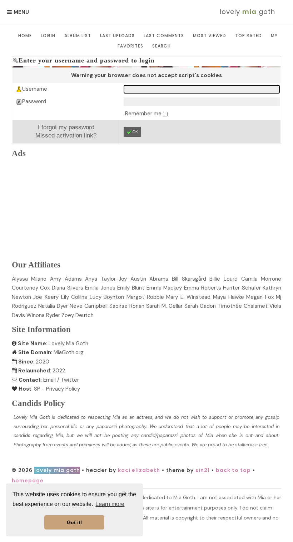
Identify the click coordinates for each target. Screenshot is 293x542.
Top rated (248, 35)
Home (25, 35)
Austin (149, 278)
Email (49, 379)
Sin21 (202, 470)
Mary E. (188, 297)
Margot (145, 297)
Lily (74, 297)
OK (135, 131)
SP (37, 388)
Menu (21, 12)
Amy (66, 278)
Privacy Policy (63, 388)
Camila (261, 278)
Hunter (242, 287)
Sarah (200, 306)
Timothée (243, 306)
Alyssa (29, 278)
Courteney (31, 287)
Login (48, 35)
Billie (223, 278)
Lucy (107, 297)
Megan (260, 297)
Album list (77, 35)
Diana (67, 287)
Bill (189, 278)
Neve (89, 306)
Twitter (70, 379)
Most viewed (209, 35)
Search (161, 46)
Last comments (164, 35)
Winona (43, 315)
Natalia (53, 306)
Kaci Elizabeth (139, 470)
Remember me (144, 113)
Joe (46, 297)
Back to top (233, 470)
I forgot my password (66, 127)
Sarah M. (164, 306)
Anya (106, 278)
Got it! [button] (74, 522)
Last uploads (117, 35)
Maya (228, 297)
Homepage (28, 480)
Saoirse (126, 306)
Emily (130, 287)
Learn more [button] (109, 504)
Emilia (100, 287)
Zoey (77, 315)
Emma (164, 287)
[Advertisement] (146, 207)
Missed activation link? (65, 135)
